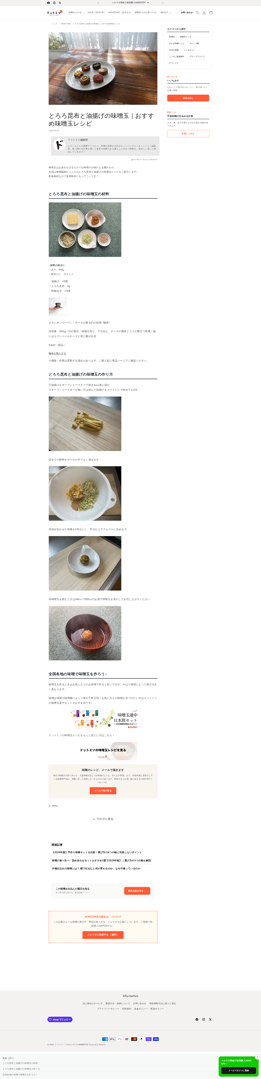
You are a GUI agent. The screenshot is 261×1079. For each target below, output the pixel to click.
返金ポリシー (141, 1009)
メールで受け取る (103, 791)
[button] (76, 13)
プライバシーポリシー (108, 1009)
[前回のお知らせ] (98, 3)
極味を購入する (57, 354)
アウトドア (174, 63)
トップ (54, 24)
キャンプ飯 (194, 43)
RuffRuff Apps (140, 160)
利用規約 (126, 1009)
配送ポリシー (157, 1009)
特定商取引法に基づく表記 (163, 1004)
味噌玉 (172, 37)
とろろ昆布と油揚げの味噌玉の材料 (20, 1063)
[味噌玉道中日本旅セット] (103, 719)
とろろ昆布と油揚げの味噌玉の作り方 (21, 1069)
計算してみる (188, 133)
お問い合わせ (187, 13)
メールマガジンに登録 (238, 1071)
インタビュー (189, 50)
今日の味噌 (174, 50)
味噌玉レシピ (186, 37)
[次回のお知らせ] (162, 3)
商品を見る (188, 98)
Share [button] (55, 806)
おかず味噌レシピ (176, 43)
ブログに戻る (105, 819)
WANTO (153, 160)
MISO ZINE (66, 24)
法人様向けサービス (93, 1004)
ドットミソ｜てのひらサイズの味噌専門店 (72, 1045)
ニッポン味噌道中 (176, 56)
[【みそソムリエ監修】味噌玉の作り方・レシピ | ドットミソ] (103, 751)
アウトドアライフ (197, 56)
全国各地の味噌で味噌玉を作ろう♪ (20, 1075)
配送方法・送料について (118, 1004)
